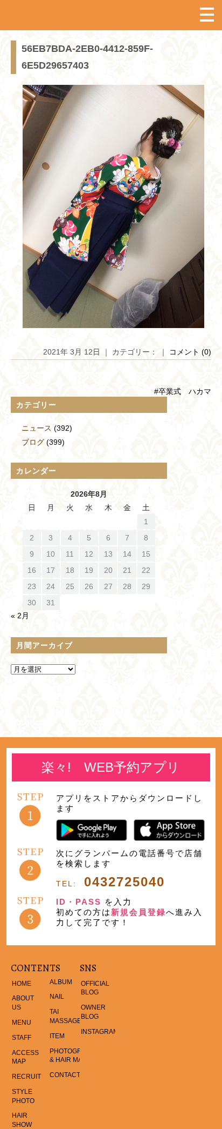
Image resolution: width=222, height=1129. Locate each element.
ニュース (37, 428)
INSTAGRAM (100, 1032)
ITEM (57, 1036)
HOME (21, 983)
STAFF (21, 1037)
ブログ (33, 442)
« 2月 (20, 615)
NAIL (57, 996)
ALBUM (61, 982)
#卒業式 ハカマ (182, 391)
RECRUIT (26, 1076)
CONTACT (65, 1075)
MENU (21, 1022)
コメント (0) (190, 352)
